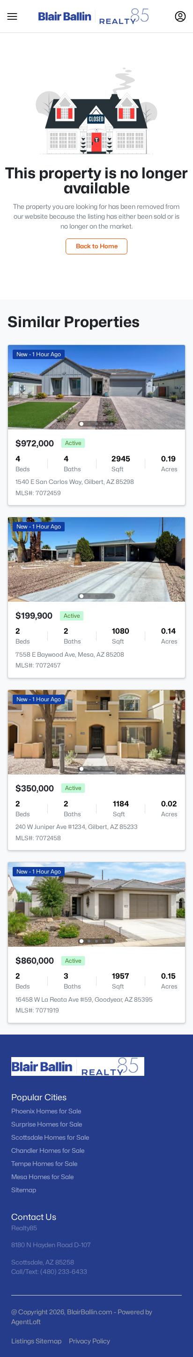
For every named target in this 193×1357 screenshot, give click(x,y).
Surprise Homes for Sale (46, 1124)
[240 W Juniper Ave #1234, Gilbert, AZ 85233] (96, 731)
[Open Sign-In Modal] (180, 16)
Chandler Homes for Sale (47, 1150)
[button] (12, 16)
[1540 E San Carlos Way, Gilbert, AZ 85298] (96, 386)
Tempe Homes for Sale (44, 1163)
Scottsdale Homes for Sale (50, 1137)
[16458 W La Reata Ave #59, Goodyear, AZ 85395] (96, 903)
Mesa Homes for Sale (42, 1177)
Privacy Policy (89, 1341)
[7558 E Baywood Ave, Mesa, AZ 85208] (96, 558)
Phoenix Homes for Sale (46, 1111)
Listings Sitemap (36, 1341)
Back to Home (97, 246)
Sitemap (23, 1190)
